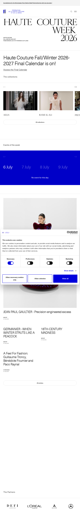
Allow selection (40, 278)
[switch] (30, 263)
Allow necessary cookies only (15, 278)
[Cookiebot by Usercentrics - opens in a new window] (68, 232)
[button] (6, 87)
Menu (74, 11)
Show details (69, 271)
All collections (40, 122)
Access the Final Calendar (15, 69)
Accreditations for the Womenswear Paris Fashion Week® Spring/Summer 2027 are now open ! (27, 3)
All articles (40, 383)
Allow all (65, 278)
